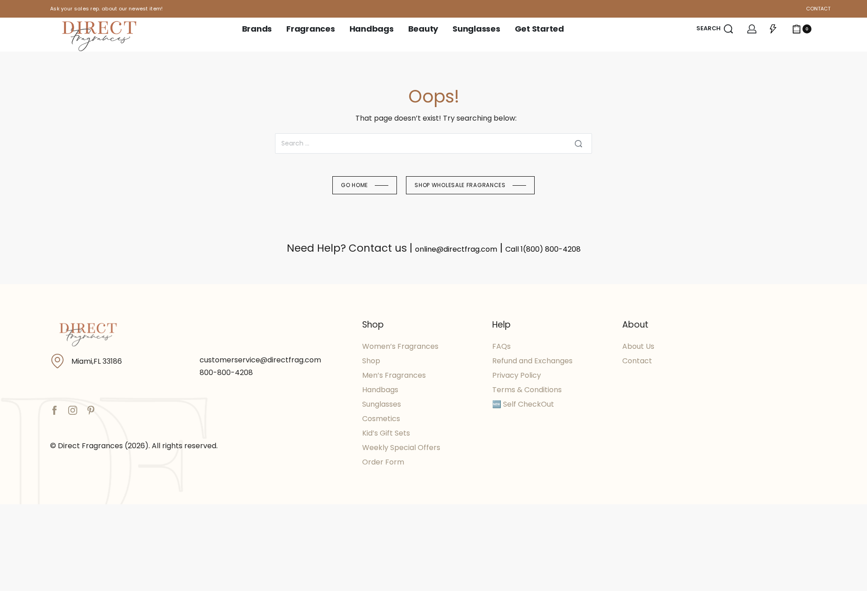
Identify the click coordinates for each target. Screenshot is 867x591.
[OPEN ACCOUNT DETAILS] (752, 29)
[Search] (578, 143)
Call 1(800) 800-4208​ (543, 249)
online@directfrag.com (456, 249)
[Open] (773, 29)
